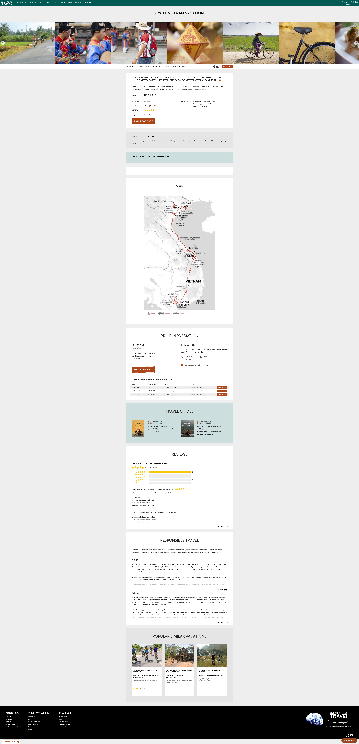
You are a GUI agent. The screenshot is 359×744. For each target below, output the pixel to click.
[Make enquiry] (227, 66)
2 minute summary (156, 421)
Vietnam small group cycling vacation (145, 671)
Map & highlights (156, 423)
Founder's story (10, 724)
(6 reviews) (143, 688)
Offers (56, 3)
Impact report (63, 716)
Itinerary (140, 66)
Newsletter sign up (64, 721)
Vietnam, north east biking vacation (209, 671)
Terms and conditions (65, 724)
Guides (66, 3)
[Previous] (3, 43)
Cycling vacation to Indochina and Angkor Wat (179, 671)
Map (147, 66)
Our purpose (9, 719)
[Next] (356, 43)
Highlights (130, 66)
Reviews (167, 66)
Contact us (31, 716)
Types (35, 3)
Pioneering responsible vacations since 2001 (339, 726)
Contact (87, 3)
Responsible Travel (179, 66)
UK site (30, 729)
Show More (222, 527)
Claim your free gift (34, 721)
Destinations (22, 3)
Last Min (47, 3)
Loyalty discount (33, 724)
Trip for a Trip (9, 721)
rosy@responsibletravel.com (196, 365)
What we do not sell (12, 727)
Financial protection (34, 727)
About (77, 3)
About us (8, 716)
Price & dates (156, 66)
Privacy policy (63, 727)
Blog (60, 719)
